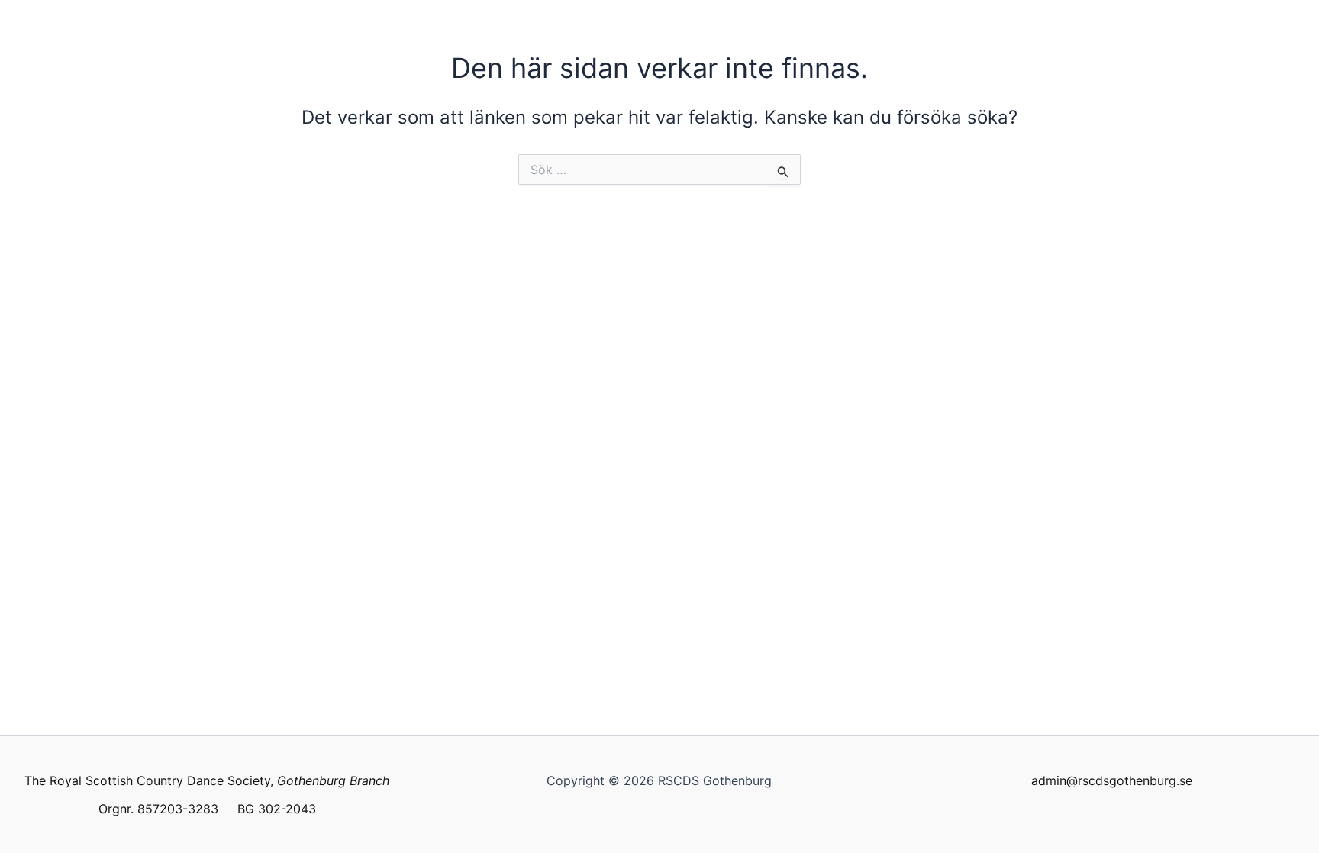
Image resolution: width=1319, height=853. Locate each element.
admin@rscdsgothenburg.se (1111, 780)
